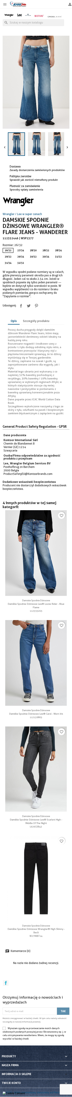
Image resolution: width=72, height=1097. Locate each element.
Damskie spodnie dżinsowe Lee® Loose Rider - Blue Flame (36, 604)
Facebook (6, 983)
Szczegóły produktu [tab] (36, 321)
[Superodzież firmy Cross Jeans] (55, 16)
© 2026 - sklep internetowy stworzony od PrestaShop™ (36, 1092)
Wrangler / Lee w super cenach (22, 214)
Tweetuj (28, 305)
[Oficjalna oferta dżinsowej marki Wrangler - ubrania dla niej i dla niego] (9, 15)
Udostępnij (20, 305)
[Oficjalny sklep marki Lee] (19, 14)
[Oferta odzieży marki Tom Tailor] (28, 14)
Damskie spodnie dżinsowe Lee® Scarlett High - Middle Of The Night (36, 819)
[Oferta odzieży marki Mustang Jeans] (39, 15)
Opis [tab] (14, 321)
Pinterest (35, 305)
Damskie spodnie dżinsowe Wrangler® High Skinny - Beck (36, 929)
